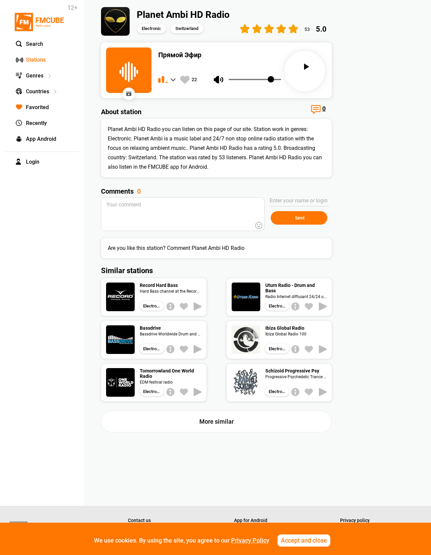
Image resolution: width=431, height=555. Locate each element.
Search (34, 44)
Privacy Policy (250, 540)
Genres (34, 75)
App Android (41, 139)
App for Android (250, 520)
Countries (37, 91)
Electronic (151, 28)
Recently (36, 123)
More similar (216, 421)
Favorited (37, 107)
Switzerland (186, 28)
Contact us (139, 520)
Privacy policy (355, 520)
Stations (36, 60)
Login (32, 162)
